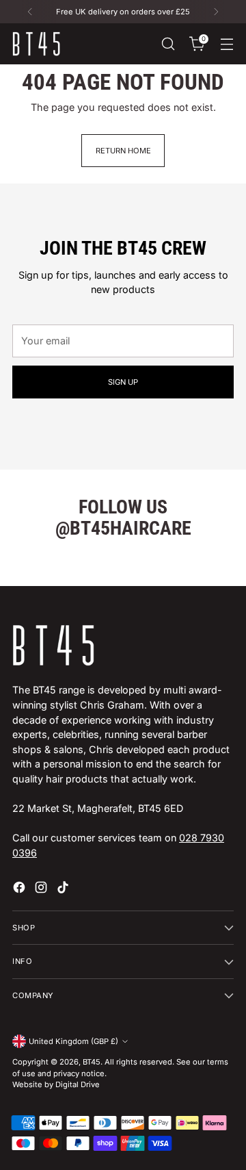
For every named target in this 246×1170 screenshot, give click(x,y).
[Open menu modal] (227, 44)
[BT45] (36, 43)
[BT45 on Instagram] (42, 889)
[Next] (216, 11)
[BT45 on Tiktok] (64, 889)
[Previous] (30, 11)
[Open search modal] (168, 44)
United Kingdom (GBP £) (73, 1041)
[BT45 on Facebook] (20, 889)
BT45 (91, 1062)
